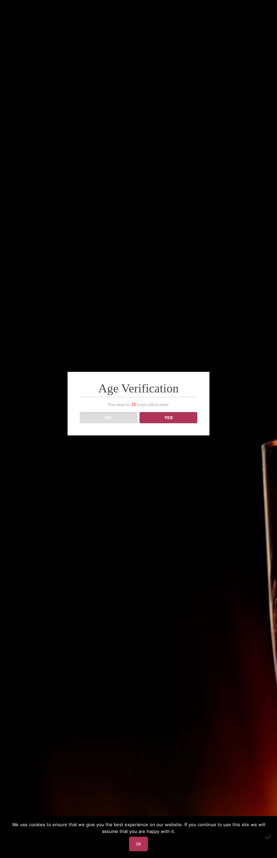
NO (108, 417)
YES (169, 417)
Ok (138, 843)
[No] (268, 837)
